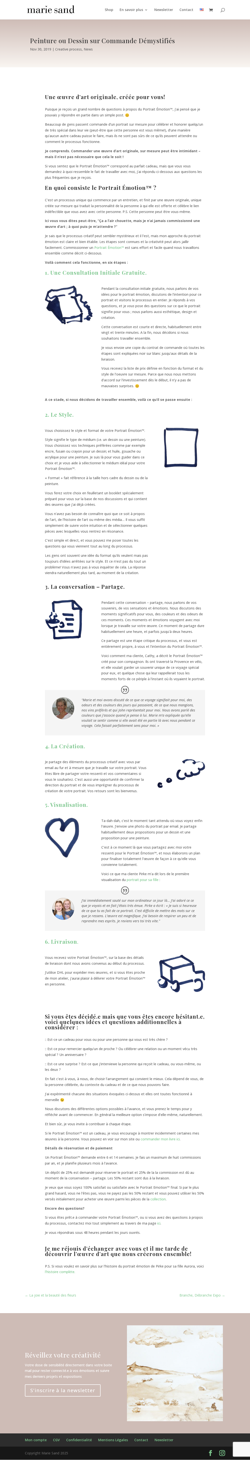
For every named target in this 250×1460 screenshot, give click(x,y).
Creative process (68, 49)
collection (158, 1199)
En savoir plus (131, 10)
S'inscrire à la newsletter (62, 1390)
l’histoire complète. (60, 1271)
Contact (186, 10)
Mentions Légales (113, 1440)
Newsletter (163, 10)
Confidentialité (79, 1440)
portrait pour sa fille (142, 879)
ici (158, 1223)
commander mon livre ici (160, 1139)
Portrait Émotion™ (109, 247)
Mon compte (36, 1440)
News (88, 49)
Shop (109, 10)
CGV (56, 1440)
